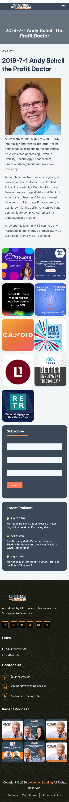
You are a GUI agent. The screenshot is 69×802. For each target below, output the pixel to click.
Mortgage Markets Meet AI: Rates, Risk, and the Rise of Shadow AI (33, 563)
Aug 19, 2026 (17, 535)
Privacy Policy (52, 795)
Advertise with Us (15, 648)
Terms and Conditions (21, 795)
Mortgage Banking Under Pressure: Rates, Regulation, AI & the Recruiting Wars (32, 525)
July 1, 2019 (8, 50)
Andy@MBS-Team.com (34, 235)
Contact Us (12, 654)
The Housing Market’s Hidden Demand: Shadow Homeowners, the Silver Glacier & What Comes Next (32, 544)
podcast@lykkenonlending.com (29, 685)
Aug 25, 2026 (17, 518)
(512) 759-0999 (20, 676)
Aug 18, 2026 (17, 556)
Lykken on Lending (40, 782)
